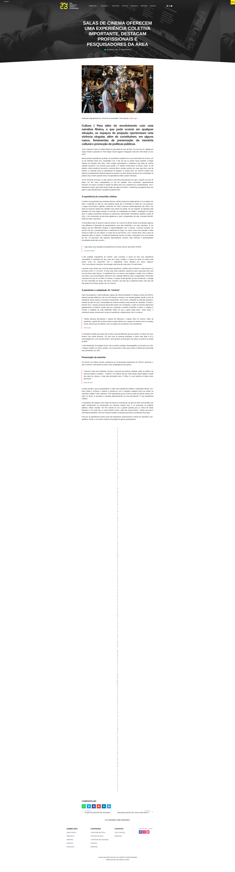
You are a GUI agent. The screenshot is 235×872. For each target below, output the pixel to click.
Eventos (125, 6)
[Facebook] (167, 6)
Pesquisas (134, 6)
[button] (84, 806)
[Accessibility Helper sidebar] (233, 2)
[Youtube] (171, 6)
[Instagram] (169, 6)
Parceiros (115, 6)
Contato (153, 6)
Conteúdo (104, 6)
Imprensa (144, 6)
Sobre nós (92, 6)
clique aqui (133, 118)
